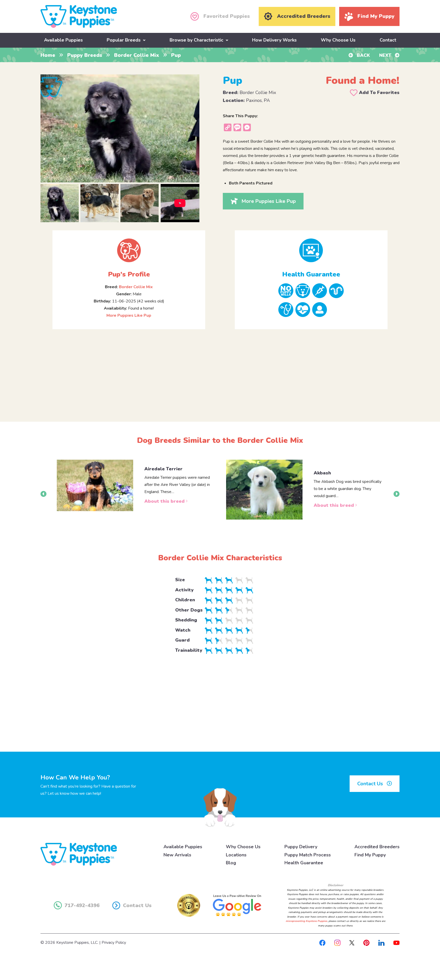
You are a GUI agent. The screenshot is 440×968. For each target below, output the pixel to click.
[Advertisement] (220, 371)
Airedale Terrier (163, 469)
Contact (388, 40)
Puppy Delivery (300, 847)
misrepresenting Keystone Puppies (306, 921)
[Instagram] (337, 942)
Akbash (322, 473)
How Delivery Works (274, 40)
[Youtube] (396, 942)
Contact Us (370, 783)
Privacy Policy (114, 942)
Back (362, 55)
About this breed (165, 501)
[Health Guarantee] (311, 250)
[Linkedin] (381, 942)
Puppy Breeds (84, 55)
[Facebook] (322, 942)
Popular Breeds (124, 40)
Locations (236, 855)
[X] (351, 942)
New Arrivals (177, 855)
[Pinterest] (366, 942)
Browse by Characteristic (196, 40)
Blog (231, 863)
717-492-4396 (82, 905)
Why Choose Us (338, 40)
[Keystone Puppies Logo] (78, 854)
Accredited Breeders (377, 847)
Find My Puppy (370, 855)
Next (386, 55)
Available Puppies (63, 40)
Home (47, 55)
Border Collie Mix (136, 55)
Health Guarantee (303, 863)
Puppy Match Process (307, 855)
